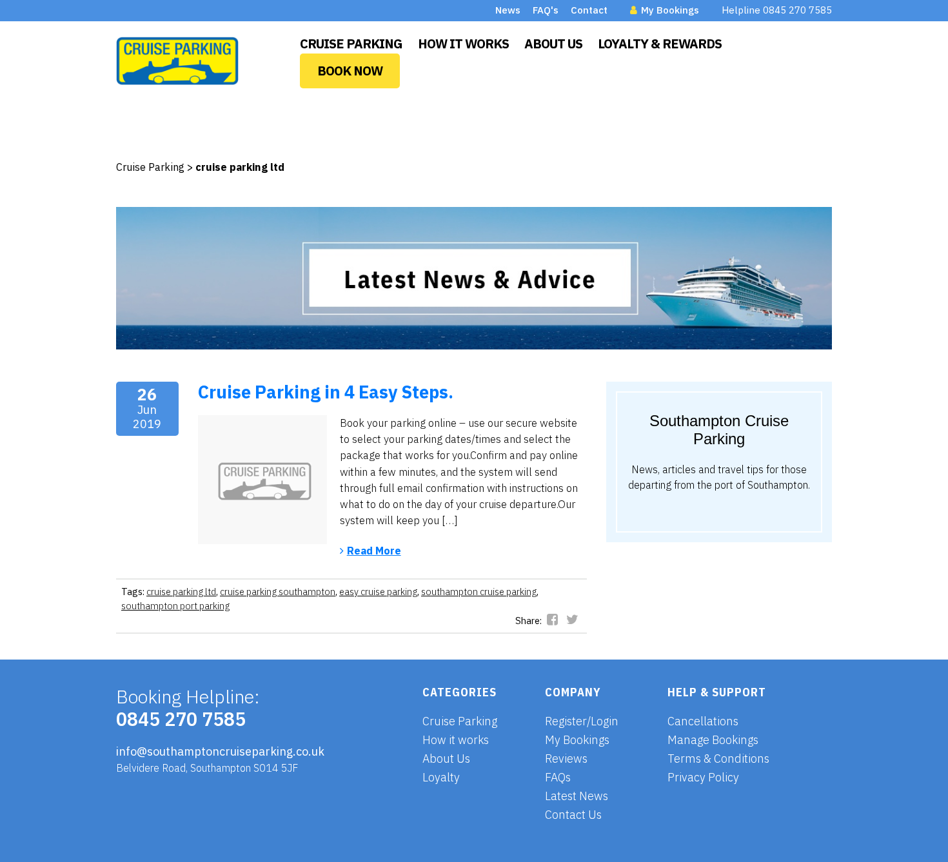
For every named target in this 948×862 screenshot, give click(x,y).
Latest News (576, 796)
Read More (374, 550)
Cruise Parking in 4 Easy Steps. (325, 391)
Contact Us (573, 814)
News (507, 10)
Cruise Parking (351, 43)
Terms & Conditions (718, 758)
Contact (589, 10)
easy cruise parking (378, 591)
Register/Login (581, 721)
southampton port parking (175, 606)
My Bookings (668, 10)
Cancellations (702, 721)
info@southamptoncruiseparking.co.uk (220, 751)
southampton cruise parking (479, 591)
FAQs (558, 777)
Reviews (566, 758)
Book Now (349, 71)
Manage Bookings (712, 739)
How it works (455, 739)
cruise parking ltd (181, 591)
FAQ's (545, 10)
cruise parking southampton (277, 591)
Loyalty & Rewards (660, 43)
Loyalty (441, 777)
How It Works (463, 43)
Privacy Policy (703, 777)
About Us (553, 43)
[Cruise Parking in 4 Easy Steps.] (262, 479)
